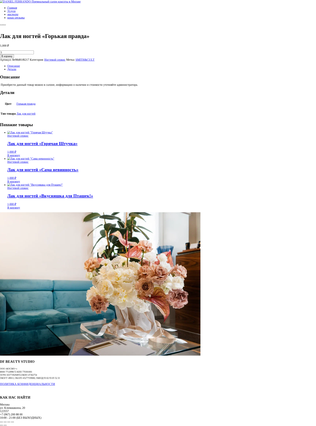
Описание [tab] (13, 65)
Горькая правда (25, 103)
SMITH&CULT (85, 59)
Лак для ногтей (25, 113)
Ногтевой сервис (54, 59)
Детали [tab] (11, 69)
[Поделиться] (8, 422)
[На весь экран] (5, 422)
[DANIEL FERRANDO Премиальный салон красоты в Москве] (40, 1)
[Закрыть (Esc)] (12, 422)
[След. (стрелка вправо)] (5, 425)
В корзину (6, 56)
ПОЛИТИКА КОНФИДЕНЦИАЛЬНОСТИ (27, 384)
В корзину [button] (13, 155)
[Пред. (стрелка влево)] (1, 425)
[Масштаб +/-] (1, 422)
